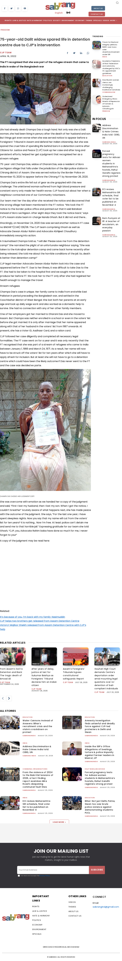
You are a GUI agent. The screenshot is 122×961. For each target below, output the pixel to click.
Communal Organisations (35, 769)
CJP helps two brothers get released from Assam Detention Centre (39, 621)
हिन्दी (68, 12)
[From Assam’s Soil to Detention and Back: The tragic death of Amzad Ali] (13, 656)
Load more (58, 822)
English (59, 12)
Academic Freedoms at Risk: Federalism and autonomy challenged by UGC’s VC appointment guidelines (111, 67)
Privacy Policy (44, 876)
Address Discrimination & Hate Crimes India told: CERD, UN (111, 131)
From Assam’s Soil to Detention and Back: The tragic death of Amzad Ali (11, 673)
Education (107, 75)
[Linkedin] (81, 53)
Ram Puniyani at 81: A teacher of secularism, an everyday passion (111, 224)
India (104, 57)
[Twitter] (11, 8)
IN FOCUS (99, 119)
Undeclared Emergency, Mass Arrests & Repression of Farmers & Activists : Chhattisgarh (111, 102)
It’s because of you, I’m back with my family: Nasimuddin (32, 617)
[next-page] (9, 698)
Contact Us (97, 14)
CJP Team (5, 52)
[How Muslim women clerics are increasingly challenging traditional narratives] (96, 83)
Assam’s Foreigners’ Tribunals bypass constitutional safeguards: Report (74, 673)
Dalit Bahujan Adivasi (97, 155)
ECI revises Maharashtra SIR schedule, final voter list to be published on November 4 (36, 805)
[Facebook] (4, 8)
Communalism (108, 92)
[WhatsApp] (18, 8)
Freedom (5, 30)
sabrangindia (108, 180)
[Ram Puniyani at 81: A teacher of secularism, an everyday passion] (96, 221)
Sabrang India (109, 142)
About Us (98, 8)
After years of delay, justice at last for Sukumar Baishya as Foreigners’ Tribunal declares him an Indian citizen (44, 677)
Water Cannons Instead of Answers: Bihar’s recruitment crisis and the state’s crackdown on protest (38, 726)
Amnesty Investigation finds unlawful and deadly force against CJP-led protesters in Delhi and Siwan (100, 726)
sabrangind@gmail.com (106, 906)
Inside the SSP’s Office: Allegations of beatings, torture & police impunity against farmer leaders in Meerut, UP (99, 752)
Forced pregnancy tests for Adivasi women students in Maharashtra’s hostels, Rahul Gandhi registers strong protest (111, 164)
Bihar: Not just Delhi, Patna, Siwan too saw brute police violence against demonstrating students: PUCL (100, 807)
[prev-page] (2, 698)
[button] (117, 2)
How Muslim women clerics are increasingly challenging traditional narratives (111, 85)
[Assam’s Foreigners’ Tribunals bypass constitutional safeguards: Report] (76, 656)
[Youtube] (24, 8)
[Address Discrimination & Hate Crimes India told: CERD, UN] (96, 128)
